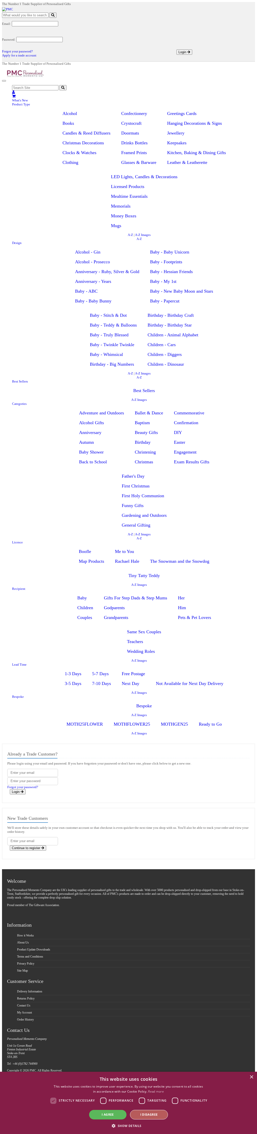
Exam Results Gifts (191, 461)
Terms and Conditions (30, 956)
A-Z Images (143, 235)
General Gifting (136, 525)
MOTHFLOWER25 (132, 724)
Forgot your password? (17, 51)
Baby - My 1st (163, 281)
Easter (179, 442)
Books (68, 123)
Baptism (142, 422)
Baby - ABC (86, 291)
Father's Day (133, 476)
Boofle (85, 551)
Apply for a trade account (19, 55)
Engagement (185, 452)
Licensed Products (127, 186)
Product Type (21, 104)
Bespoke (18, 697)
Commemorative (189, 412)
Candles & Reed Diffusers (86, 133)
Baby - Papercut (164, 300)
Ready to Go (210, 724)
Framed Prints (134, 152)
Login (182, 52)
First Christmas (136, 485)
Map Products (91, 561)
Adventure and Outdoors (101, 412)
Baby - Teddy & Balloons (113, 325)
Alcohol (69, 113)
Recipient (18, 589)
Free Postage (133, 673)
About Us (23, 942)
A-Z (130, 235)
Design (17, 243)
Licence (17, 542)
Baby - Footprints (166, 261)
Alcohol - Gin (87, 252)
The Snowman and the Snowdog (179, 561)
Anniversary (90, 432)
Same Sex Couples (144, 631)
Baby (82, 597)
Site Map (22, 970)
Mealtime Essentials (129, 196)
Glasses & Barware (138, 162)
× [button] (251, 1077)
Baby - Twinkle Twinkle (112, 344)
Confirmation (186, 422)
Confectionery (134, 113)
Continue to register (26, 848)
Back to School (93, 461)
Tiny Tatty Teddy (144, 575)
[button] (128, 1125)
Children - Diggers (165, 354)
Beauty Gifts (146, 432)
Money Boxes (123, 215)
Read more (156, 1091)
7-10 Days (101, 683)
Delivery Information (29, 991)
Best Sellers (20, 381)
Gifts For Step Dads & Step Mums (135, 597)
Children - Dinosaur (166, 364)
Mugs (116, 225)
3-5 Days (73, 683)
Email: (6, 24)
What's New (20, 100)
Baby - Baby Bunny (93, 300)
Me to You (124, 551)
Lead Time (19, 664)
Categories (19, 404)
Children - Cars (162, 344)
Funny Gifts (133, 505)
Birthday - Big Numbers (112, 364)
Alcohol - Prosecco (92, 261)
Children (85, 607)
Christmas (144, 461)
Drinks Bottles (134, 142)
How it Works (25, 935)
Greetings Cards (182, 113)
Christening (145, 452)
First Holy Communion (143, 495)
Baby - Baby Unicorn (169, 252)
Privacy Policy (25, 963)
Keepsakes (176, 142)
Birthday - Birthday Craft (171, 315)
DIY (178, 432)
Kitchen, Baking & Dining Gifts (196, 152)
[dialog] (128, 1103)
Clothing (70, 162)
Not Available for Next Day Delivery (189, 683)
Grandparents (116, 617)
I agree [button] (108, 1114)
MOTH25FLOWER (85, 724)
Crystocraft (131, 123)
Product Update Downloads (33, 949)
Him (182, 607)
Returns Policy (26, 998)
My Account (24, 1012)
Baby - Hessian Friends (171, 271)
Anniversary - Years (93, 281)
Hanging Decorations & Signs (194, 123)
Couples (84, 617)
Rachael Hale (127, 561)
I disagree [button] (149, 1114)
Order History (25, 1019)
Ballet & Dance (149, 412)
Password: (9, 39)
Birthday (143, 442)
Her (181, 597)
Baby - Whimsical (106, 354)
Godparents (114, 607)
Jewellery (175, 133)
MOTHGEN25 (174, 724)
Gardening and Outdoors (144, 515)
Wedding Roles (141, 651)
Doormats (130, 133)
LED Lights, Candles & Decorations (144, 176)
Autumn (86, 442)
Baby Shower (91, 452)
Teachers (135, 641)
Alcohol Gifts (91, 422)
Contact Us (23, 1005)
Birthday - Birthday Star (170, 325)
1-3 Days (73, 673)
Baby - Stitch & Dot (108, 315)
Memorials (121, 206)
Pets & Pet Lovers (194, 617)
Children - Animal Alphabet (173, 334)
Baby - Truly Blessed (109, 334)
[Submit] (52, 15)
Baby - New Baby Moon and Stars (181, 291)
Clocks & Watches (79, 152)
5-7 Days (100, 673)
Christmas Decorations (83, 142)
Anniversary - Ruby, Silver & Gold (107, 271)
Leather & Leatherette (187, 162)
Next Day (130, 683)
